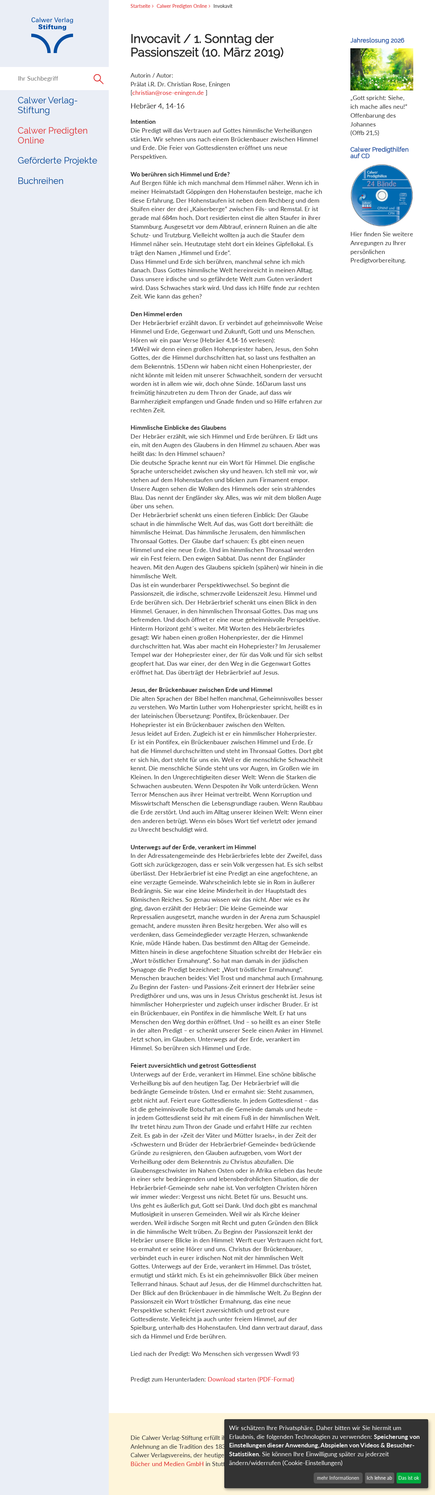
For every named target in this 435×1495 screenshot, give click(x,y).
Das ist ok (408, 1478)
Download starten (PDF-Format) (251, 1379)
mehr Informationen (338, 1478)
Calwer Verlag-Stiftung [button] (48, 105)
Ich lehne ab (379, 1478)
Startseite (140, 6)
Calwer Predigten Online (53, 135)
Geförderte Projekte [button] (57, 160)
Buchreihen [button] (41, 181)
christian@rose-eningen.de (169, 92)
